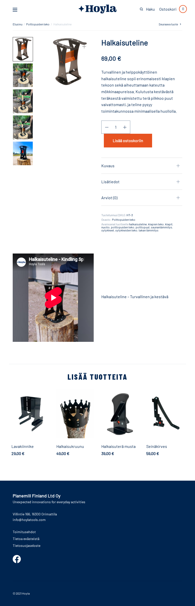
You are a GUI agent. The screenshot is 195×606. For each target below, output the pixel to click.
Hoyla (26, 593)
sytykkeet (107, 230)
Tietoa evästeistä (26, 538)
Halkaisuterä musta (118, 446)
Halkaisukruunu (70, 446)
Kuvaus (108, 165)
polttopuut (143, 227)
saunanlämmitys (161, 227)
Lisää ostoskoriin (128, 140)
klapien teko (156, 224)
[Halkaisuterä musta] (120, 413)
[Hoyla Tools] (98, 9)
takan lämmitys (148, 230)
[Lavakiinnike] (30, 413)
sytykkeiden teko (126, 230)
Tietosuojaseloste (26, 545)
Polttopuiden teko (38, 24)
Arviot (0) (109, 197)
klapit (168, 224)
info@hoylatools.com (29, 519)
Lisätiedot (110, 181)
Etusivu (17, 24)
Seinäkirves (156, 446)
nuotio (105, 227)
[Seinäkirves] (165, 413)
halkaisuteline (138, 224)
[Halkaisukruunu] (75, 413)
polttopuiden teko (122, 227)
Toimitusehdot (24, 532)
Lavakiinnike (22, 446)
